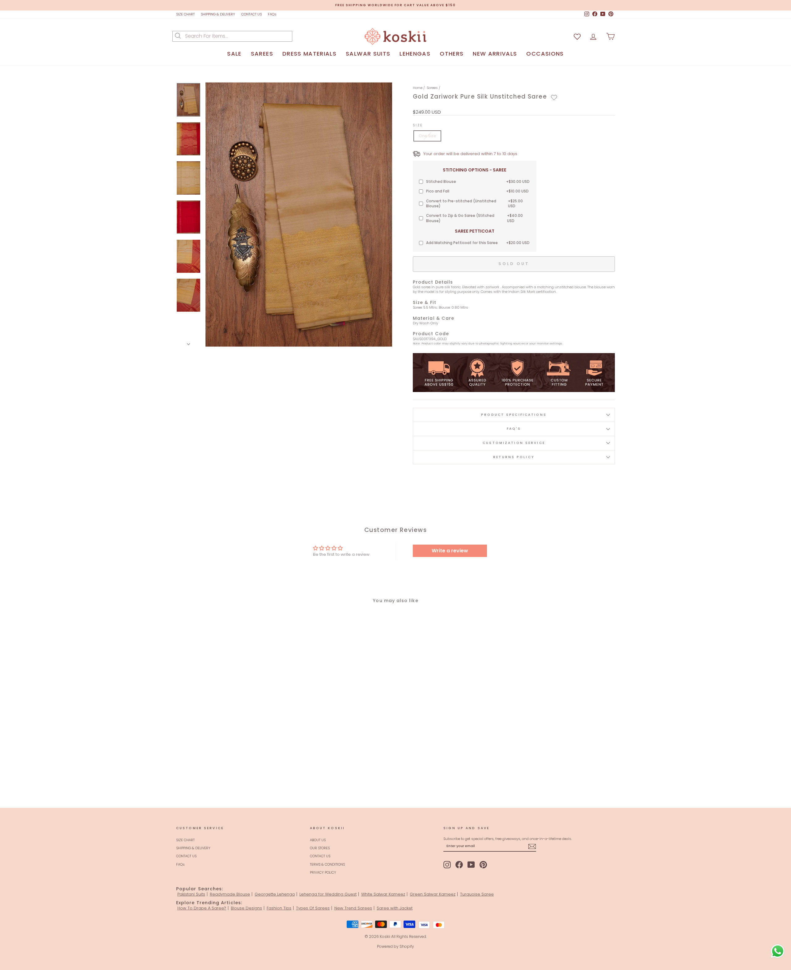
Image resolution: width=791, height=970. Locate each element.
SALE (234, 53)
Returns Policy (514, 457)
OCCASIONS (545, 53)
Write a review (450, 550)
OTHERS (451, 53)
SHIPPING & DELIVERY (218, 14)
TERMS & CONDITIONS (327, 864)
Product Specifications (514, 414)
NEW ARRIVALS (495, 53)
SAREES (262, 53)
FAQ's (514, 428)
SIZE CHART (185, 14)
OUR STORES (320, 848)
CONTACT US (251, 14)
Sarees (432, 87)
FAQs (272, 14)
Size (418, 125)
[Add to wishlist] (554, 97)
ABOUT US (318, 839)
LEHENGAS (415, 53)
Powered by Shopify (395, 946)
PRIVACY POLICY (323, 872)
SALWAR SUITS (368, 53)
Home (417, 87)
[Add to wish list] (577, 36)
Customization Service (514, 443)
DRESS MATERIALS (309, 53)
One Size (427, 136)
